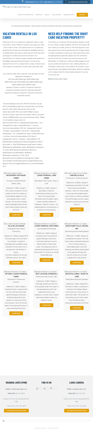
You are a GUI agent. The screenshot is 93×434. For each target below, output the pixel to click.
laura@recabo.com (79, 389)
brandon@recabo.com (19, 389)
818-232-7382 (38, 2)
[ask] (57, 79)
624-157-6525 (57, 2)
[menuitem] (76, 2)
